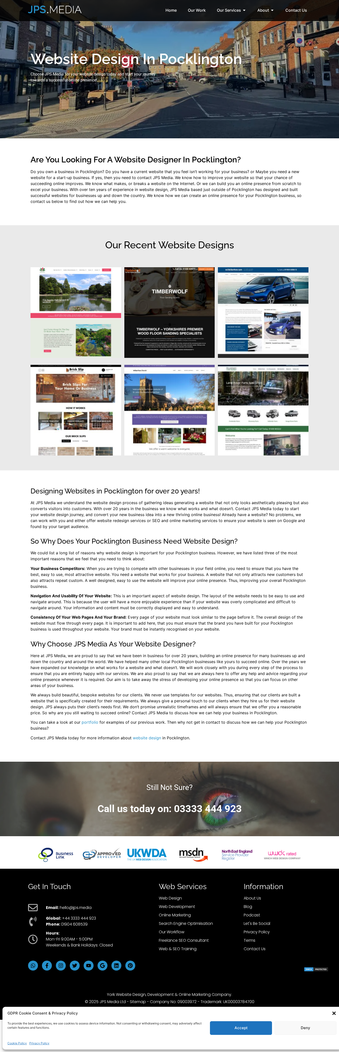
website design (147, 737)
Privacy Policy (39, 1043)
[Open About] (272, 10)
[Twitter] (75, 966)
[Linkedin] (116, 966)
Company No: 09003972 (173, 1002)
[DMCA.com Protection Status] (316, 970)
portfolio (90, 722)
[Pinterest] (130, 966)
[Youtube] (89, 966)
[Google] (102, 966)
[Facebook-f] (47, 966)
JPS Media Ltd (113, 1002)
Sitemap (138, 1002)
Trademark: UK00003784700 (227, 1002)
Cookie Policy (17, 1043)
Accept (241, 1027)
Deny (305, 1027)
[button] (334, 1013)
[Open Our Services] (244, 10)
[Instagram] (61, 966)
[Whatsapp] (33, 966)
